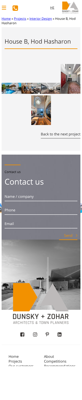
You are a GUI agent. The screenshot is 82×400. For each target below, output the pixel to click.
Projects (20, 18)
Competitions (55, 361)
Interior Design (40, 18)
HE (52, 7)
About (49, 356)
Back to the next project (60, 134)
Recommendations (60, 366)
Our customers (21, 366)
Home (6, 18)
